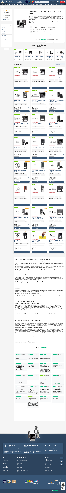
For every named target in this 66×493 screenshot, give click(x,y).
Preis (2, 29)
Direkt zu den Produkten (58, 42)
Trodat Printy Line (17, 79)
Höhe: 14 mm (33, 81)
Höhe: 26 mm (51, 151)
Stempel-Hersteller (6, 468)
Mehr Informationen (49, 42)
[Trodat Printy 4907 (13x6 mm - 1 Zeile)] (49, 52)
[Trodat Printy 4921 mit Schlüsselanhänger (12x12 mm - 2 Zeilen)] (38, 212)
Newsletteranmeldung (48, 470)
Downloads (19, 459)
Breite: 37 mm (38, 81)
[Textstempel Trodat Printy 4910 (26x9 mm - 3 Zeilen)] (18, 52)
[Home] (10, 4)
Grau (44, 243)
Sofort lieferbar (4, 25)
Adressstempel (26, 81)
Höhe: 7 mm (16, 151)
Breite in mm (4, 41)
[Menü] (64, 482)
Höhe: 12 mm (51, 104)
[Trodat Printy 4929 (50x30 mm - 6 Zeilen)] (21, 95)
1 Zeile (60, 126)
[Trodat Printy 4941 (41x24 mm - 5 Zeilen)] (38, 142)
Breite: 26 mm (55, 81)
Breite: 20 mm (38, 198)
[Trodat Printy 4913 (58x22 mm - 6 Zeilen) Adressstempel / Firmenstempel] (21, 119)
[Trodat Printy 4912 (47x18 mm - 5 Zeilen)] (21, 72)
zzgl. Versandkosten (16, 109)
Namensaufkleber (6, 459)
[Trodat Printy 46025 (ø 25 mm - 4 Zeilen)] (21, 212)
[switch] (63, 488)
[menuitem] (19, 1)
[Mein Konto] (55, 2)
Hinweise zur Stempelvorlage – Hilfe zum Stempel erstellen (27, 461)
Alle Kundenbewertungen (6, 19)
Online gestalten (17, 111)
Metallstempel (5, 464)
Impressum (47, 468)
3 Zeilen (60, 79)
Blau (42, 243)
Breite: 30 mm (21, 198)
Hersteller (3, 27)
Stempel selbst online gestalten (20, 1)
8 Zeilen (60, 196)
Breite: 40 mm (21, 245)
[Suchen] (50, 2)
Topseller (39, 46)
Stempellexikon (20, 471)
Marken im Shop (5, 467)
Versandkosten (19, 490)
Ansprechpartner (48, 459)
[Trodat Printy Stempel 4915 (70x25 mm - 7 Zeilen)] (38, 95)
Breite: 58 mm (21, 128)
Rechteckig (21, 79)
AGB (46, 463)
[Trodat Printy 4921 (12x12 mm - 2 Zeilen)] (38, 165)
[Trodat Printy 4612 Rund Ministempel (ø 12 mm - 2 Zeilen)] (56, 95)
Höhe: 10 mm (33, 128)
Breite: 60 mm (56, 245)
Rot (36, 245)
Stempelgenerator (6, 470)
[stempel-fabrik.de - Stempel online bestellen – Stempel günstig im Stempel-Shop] (3, 1)
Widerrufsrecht (47, 466)
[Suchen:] (42, 2)
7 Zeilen (25, 103)
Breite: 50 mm (21, 104)
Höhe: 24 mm (34, 151)
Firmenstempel (5, 461)
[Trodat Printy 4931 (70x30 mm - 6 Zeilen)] (56, 189)
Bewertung (3, 46)
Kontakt (46, 461)
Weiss (42, 245)
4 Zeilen (43, 79)
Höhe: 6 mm (51, 128)
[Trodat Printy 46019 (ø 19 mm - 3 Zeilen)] (56, 165)
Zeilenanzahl (4, 37)
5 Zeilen (25, 79)
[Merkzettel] (58, 2)
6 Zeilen (25, 126)
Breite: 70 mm (38, 104)
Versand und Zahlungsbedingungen (23, 468)
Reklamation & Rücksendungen (22, 470)
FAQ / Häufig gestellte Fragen (22, 460)
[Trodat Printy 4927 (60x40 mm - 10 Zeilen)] (56, 236)
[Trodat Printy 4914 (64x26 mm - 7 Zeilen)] (56, 142)
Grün (32, 245)
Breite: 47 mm (21, 81)
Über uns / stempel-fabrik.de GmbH (23, 466)
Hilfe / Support (19, 467)
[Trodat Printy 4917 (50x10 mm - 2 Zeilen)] (38, 119)
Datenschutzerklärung (48, 464)
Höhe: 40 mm (16, 245)
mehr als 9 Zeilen (26, 243)
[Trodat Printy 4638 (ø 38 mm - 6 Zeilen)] (21, 165)
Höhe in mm (4, 43)
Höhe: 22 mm (16, 128)
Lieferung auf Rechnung (19, 2)
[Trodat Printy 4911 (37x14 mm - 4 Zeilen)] (28, 52)
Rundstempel (5, 466)
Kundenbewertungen (48, 460)
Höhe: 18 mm (16, 81)
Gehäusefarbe (4, 39)
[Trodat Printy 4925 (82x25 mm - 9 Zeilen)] (56, 212)
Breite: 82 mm (56, 221)
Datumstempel (5, 463)
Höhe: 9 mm (51, 81)
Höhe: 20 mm (34, 198)
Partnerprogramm (20, 464)
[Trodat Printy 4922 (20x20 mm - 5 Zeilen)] (38, 189)
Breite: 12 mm (55, 104)
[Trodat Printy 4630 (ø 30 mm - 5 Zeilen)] (21, 189)
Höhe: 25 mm (34, 104)
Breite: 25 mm (21, 221)
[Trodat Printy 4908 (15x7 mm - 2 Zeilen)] (39, 52)
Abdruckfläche (4, 31)
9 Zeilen (60, 220)
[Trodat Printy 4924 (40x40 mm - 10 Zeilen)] (21, 236)
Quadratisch (39, 173)
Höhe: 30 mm (16, 104)
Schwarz (39, 245)
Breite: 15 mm (20, 151)
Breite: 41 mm (38, 151)
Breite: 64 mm (56, 151)
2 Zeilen (58, 103)
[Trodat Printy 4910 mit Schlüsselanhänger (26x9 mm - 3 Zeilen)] (59, 52)
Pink (34, 245)
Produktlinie (4, 35)
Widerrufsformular (48, 467)
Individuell (25, 104)
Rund (55, 103)
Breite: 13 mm (55, 128)
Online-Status (19, 463)
